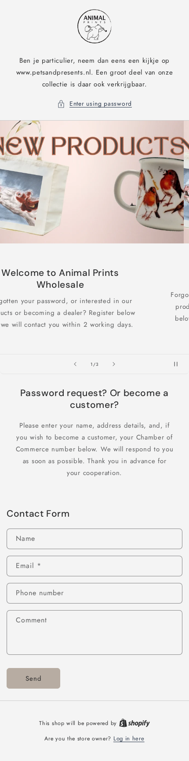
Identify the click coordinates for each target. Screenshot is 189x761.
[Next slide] (114, 364)
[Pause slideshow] (179, 364)
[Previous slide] (75, 364)
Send (33, 678)
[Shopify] (134, 723)
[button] (94, 103)
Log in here (129, 738)
